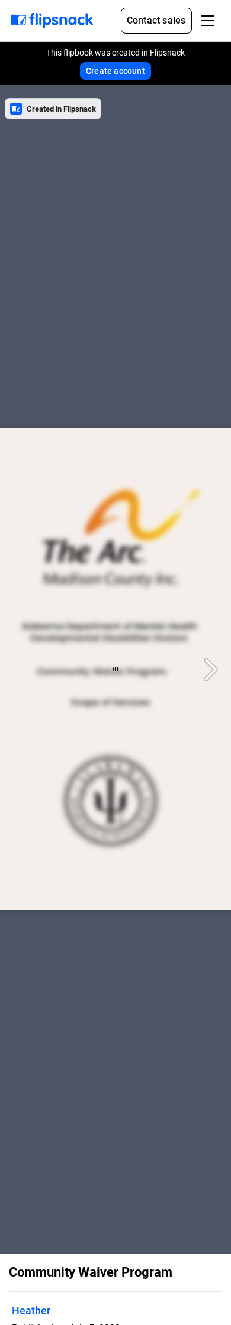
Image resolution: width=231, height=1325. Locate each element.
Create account (115, 71)
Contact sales (156, 20)
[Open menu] (207, 21)
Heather (31, 1310)
